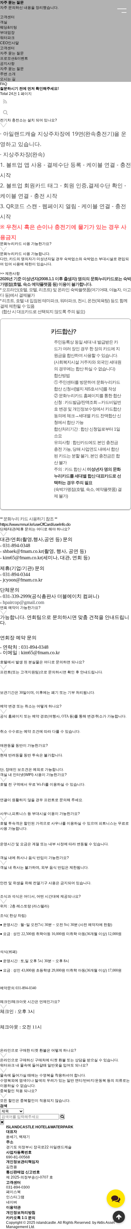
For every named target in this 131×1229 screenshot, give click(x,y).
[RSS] (5, 101)
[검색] (62, 1116)
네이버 (11, 1202)
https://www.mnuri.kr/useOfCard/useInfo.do (35, 524)
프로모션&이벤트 (14, 58)
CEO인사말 (9, 43)
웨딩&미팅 (8, 27)
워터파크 (7, 38)
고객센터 (7, 48)
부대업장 (7, 32)
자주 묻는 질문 (12, 69)
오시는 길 (8, 79)
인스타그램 (15, 1197)
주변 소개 (8, 74)
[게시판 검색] (5, 112)
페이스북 (13, 1192)
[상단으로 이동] (119, 1217)
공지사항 (7, 63)
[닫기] (2, 1122)
